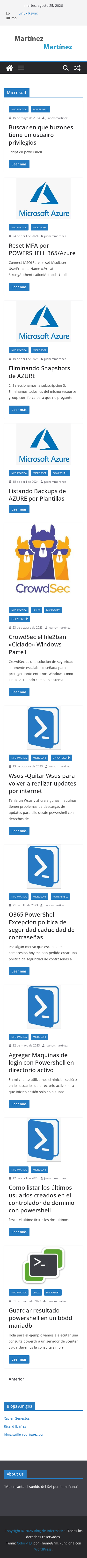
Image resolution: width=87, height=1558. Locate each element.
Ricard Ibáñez (15, 1426)
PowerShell (40, 109)
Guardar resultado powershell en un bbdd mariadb (40, 1317)
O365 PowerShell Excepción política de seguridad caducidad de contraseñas (42, 925)
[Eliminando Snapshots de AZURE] (43, 321)
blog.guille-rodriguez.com (24, 1434)
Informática (19, 109)
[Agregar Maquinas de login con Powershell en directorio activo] (43, 1007)
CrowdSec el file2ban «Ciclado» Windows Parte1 (37, 644)
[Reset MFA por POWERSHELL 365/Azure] (43, 198)
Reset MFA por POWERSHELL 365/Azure (42, 249)
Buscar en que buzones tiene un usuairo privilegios (41, 134)
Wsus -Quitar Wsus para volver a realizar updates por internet (42, 783)
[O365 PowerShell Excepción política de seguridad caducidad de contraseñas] (43, 867)
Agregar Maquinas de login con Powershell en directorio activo (41, 1062)
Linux (36, 610)
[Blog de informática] (9, 68)
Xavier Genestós (17, 1418)
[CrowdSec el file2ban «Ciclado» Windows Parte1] (43, 562)
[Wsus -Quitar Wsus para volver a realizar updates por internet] (43, 728)
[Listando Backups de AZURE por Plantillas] (43, 444)
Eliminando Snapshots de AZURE (39, 371)
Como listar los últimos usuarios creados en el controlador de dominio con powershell (41, 1198)
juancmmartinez (57, 118)
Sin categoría (19, 619)
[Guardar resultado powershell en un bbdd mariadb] (43, 1265)
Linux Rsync (28, 13)
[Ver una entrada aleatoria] (77, 68)
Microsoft (39, 227)
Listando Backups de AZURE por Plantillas (37, 494)
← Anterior (14, 1379)
